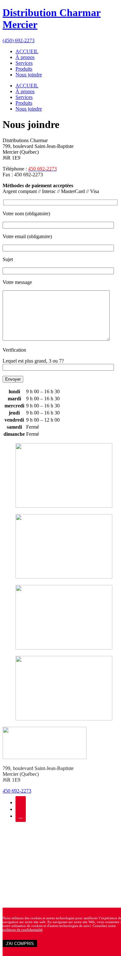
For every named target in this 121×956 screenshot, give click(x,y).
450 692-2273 (17, 791)
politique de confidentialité (23, 930)
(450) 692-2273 (19, 40)
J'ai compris (20, 943)
